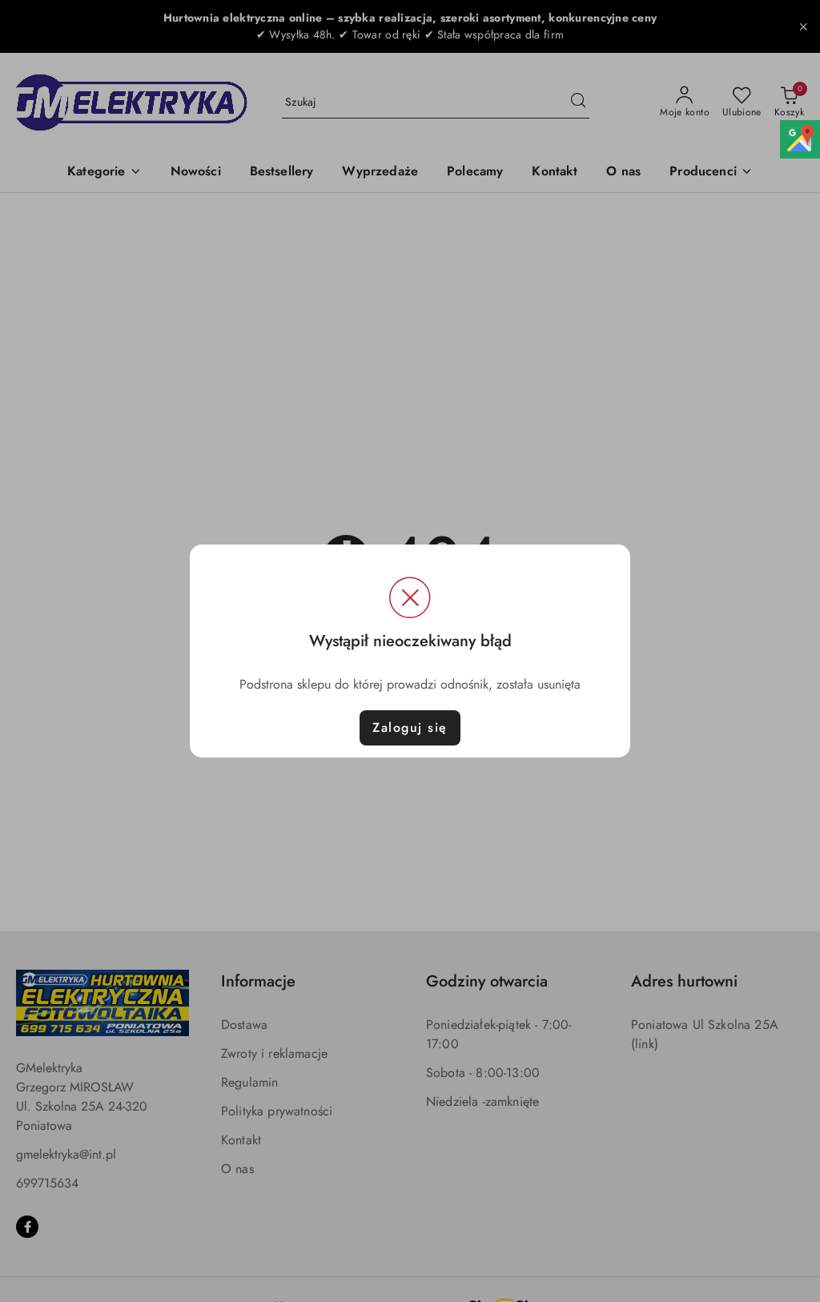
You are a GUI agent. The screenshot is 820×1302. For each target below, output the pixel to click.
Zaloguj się (410, 727)
